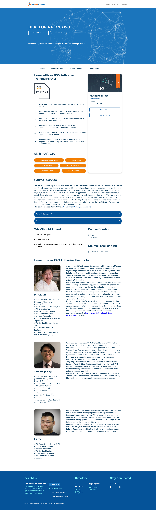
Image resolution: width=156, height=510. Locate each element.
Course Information (76, 69)
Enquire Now (54, 484)
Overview (41, 69)
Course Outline (57, 69)
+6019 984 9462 (57, 488)
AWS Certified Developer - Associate (76, 207)
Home (77, 483)
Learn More (37, 33)
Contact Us (59, 33)
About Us (79, 487)
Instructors (94, 69)
